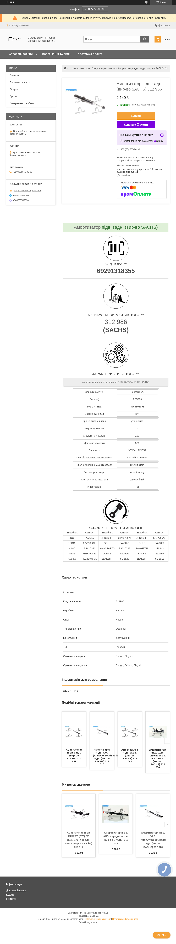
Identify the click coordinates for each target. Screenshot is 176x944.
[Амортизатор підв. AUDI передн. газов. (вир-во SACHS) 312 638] (116, 811)
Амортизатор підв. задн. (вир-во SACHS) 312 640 (130, 755)
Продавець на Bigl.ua (88, 916)
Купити (136, 115)
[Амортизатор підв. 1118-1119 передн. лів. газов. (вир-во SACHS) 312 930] (158, 729)
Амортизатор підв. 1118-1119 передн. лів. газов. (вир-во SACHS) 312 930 (158, 758)
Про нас (14, 96)
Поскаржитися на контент (98, 919)
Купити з (130, 124)
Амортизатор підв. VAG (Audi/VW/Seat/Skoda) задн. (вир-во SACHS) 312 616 (106, 757)
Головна (14, 75)
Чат (164, 935)
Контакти (11, 899)
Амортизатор (87, 227)
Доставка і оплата (90, 54)
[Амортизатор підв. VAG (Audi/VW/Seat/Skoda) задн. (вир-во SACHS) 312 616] (102, 729)
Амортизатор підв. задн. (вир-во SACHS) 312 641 (74, 755)
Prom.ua (104, 913)
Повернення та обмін (56, 54)
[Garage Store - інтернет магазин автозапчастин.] (15, 45)
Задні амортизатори (103, 68)
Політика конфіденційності (125, 919)
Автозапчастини (21, 54)
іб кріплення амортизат (95, 457)
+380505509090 (95, 9)
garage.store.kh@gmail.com (27, 190)
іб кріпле (86, 465)
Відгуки (14, 89)
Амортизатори (81, 68)
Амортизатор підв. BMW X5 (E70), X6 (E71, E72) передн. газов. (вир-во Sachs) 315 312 (79, 839)
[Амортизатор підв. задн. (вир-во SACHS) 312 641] (74, 729)
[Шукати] (144, 39)
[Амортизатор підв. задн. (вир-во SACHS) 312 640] (130, 729)
